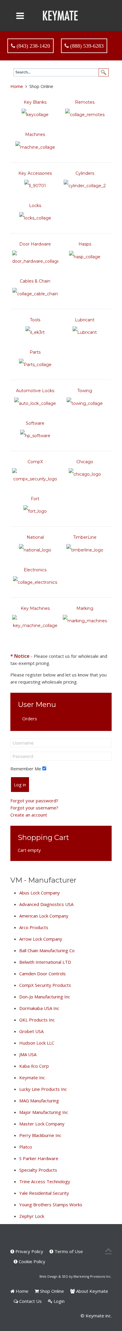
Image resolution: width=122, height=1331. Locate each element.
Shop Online (51, 1291)
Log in (20, 785)
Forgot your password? (34, 801)
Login (58, 1301)
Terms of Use (68, 1251)
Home (16, 86)
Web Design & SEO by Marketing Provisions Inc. (75, 1276)
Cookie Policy (31, 1261)
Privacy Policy (28, 1251)
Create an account (28, 815)
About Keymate (91, 1291)
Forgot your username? (34, 808)
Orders (29, 718)
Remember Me (25, 769)
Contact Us (30, 1301)
